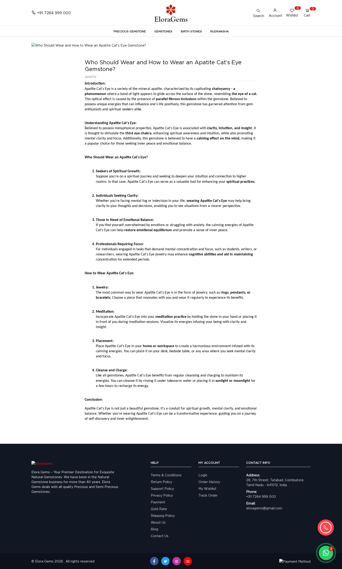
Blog (154, 529)
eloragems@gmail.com (264, 508)
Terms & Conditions (166, 475)
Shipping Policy (163, 515)
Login (202, 475)
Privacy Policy (162, 495)
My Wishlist (207, 488)
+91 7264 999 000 (261, 496)
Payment (158, 502)
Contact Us (159, 536)
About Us (158, 522)
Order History (209, 482)
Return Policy (161, 482)
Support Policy (162, 488)
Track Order (208, 495)
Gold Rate (159, 509)
